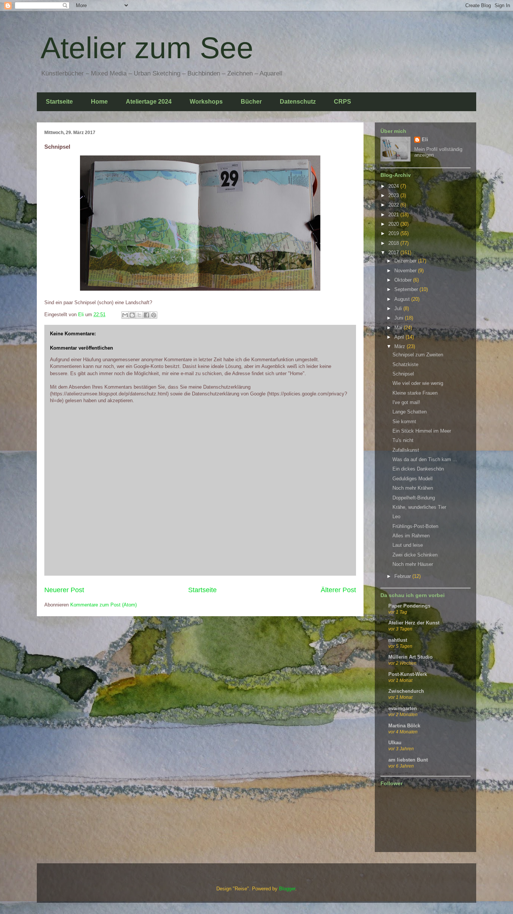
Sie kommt (404, 421)
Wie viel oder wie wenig (417, 383)
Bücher (251, 101)
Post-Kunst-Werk (407, 674)
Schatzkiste (405, 364)
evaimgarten (402, 708)
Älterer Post (338, 590)
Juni (399, 318)
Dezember (406, 261)
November (406, 270)
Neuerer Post (64, 590)
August (402, 299)
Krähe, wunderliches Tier (419, 507)
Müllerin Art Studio (410, 657)
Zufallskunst (405, 450)
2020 (394, 224)
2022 (394, 205)
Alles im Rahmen (411, 535)
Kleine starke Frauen (415, 393)
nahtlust (397, 640)
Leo (396, 516)
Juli (398, 308)
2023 (394, 195)
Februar (403, 576)
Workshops (206, 101)
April (400, 337)
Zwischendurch (406, 691)
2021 (394, 214)
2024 (394, 186)
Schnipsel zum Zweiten (417, 354)
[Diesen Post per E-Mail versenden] (125, 315)
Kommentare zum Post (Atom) (103, 605)
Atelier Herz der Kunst (413, 623)
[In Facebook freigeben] (146, 315)
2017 (394, 252)
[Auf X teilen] (139, 315)
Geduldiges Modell (412, 478)
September (406, 289)
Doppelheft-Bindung (413, 498)
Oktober (403, 280)
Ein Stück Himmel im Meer (421, 431)
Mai (399, 327)
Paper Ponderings (409, 606)
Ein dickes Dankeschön (418, 469)
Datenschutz (298, 101)
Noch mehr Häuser (412, 564)
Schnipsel (403, 374)
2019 (394, 233)
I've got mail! (406, 402)
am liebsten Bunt (408, 760)
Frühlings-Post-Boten (415, 526)
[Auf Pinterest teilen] (153, 315)
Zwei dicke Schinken (415, 555)
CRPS (342, 101)
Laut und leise (407, 545)
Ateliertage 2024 (149, 101)
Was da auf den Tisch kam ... (424, 459)
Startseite (59, 101)
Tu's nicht (402, 440)
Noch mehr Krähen (412, 488)
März (400, 346)
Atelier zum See (147, 48)
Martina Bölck (404, 725)
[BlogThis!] (132, 315)
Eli (425, 139)
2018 (394, 243)
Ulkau (394, 742)
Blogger (287, 888)
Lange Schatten (409, 412)
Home (99, 101)
